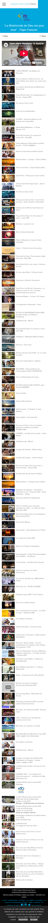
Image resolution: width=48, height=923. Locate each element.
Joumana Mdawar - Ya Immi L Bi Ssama (30, 296)
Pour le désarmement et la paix (27, 377)
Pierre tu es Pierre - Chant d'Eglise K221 (30, 167)
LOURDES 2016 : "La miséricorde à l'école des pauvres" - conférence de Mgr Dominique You (30, 776)
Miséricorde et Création (24, 880)
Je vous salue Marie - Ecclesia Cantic (29, 272)
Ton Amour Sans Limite (24, 103)
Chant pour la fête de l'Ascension (28, 280)
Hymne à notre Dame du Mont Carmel (29, 151)
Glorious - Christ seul (23, 345)
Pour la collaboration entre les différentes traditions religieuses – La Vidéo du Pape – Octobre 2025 (31, 653)
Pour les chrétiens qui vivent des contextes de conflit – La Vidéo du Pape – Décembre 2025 (31, 508)
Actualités (37, 902)
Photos (25, 902)
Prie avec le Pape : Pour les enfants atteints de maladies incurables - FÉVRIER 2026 (28, 427)
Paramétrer (23, 920)
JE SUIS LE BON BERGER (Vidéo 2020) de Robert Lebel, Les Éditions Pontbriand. (30, 315)
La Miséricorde (21, 823)
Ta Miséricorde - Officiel (24, 321)
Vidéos (5, 36)
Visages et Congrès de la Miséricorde (29, 758)
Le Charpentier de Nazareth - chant (28, 304)
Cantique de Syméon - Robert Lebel (28, 449)
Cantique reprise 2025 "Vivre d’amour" (30, 594)
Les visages (39, 900)
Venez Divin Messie (23, 522)
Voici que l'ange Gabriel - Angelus (28, 361)
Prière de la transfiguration (25, 111)
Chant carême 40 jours (24, 401)
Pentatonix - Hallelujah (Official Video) (29, 337)
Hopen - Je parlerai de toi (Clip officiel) (30, 675)
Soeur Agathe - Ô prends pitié (26, 417)
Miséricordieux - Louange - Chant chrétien (31, 159)
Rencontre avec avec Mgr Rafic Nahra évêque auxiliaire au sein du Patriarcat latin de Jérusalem (29, 874)
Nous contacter (36, 905)
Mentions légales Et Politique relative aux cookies (18, 895)
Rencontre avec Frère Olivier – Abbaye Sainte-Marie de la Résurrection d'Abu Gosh (29, 866)
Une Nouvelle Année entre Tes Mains (29, 474)
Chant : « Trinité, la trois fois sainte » (29, 248)
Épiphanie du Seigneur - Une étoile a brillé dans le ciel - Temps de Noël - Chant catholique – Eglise (31, 492)
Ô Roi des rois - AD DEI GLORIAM (28, 586)
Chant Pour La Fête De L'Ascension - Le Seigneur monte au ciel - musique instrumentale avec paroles (30, 290)
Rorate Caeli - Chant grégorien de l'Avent (30, 530)
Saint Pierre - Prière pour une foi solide (30, 176)
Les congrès (30, 900)
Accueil (4, 900)
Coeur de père (21, 393)
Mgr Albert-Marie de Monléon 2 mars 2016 (31, 734)
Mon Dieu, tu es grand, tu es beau (28, 726)
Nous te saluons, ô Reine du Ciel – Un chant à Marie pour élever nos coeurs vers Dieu (31, 81)
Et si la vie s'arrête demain (25, 602)
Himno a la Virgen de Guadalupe (27, 546)
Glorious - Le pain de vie (25, 224)
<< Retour (42, 36)
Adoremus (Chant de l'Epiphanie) (28, 498)
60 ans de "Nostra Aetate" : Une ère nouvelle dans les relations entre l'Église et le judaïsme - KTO (30, 645)
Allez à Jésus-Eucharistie (25, 232)
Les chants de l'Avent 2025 (25, 538)
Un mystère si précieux (24, 619)
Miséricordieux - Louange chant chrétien (30, 482)
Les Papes (21, 900)
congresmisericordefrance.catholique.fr (24, 892)
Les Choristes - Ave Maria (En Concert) (30, 562)
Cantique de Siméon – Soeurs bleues (29, 458)
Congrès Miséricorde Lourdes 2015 (28, 782)
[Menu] (4, 4)
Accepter (34, 920)
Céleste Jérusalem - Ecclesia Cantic (28, 627)
